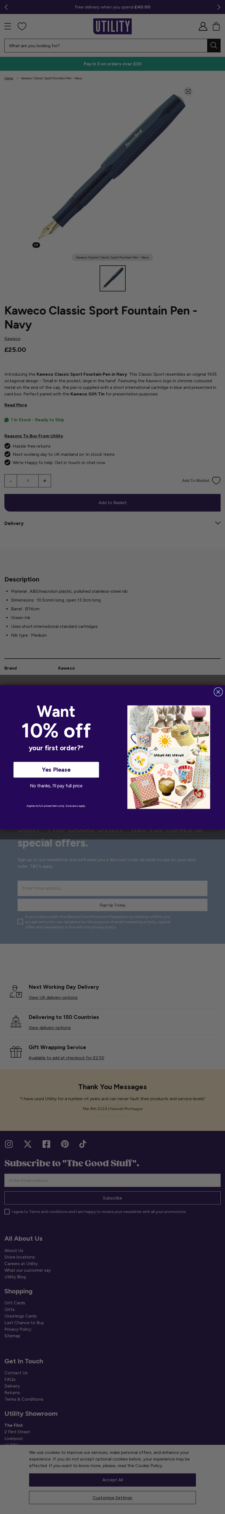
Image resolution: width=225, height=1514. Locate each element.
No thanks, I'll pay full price (56, 785)
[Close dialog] (218, 692)
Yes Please (56, 769)
